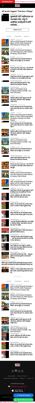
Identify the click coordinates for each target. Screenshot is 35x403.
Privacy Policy (22, 376)
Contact (22, 378)
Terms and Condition (11, 378)
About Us (30, 378)
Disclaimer (11, 376)
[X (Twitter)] (16, 370)
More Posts (17, 29)
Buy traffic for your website (9, 402)
